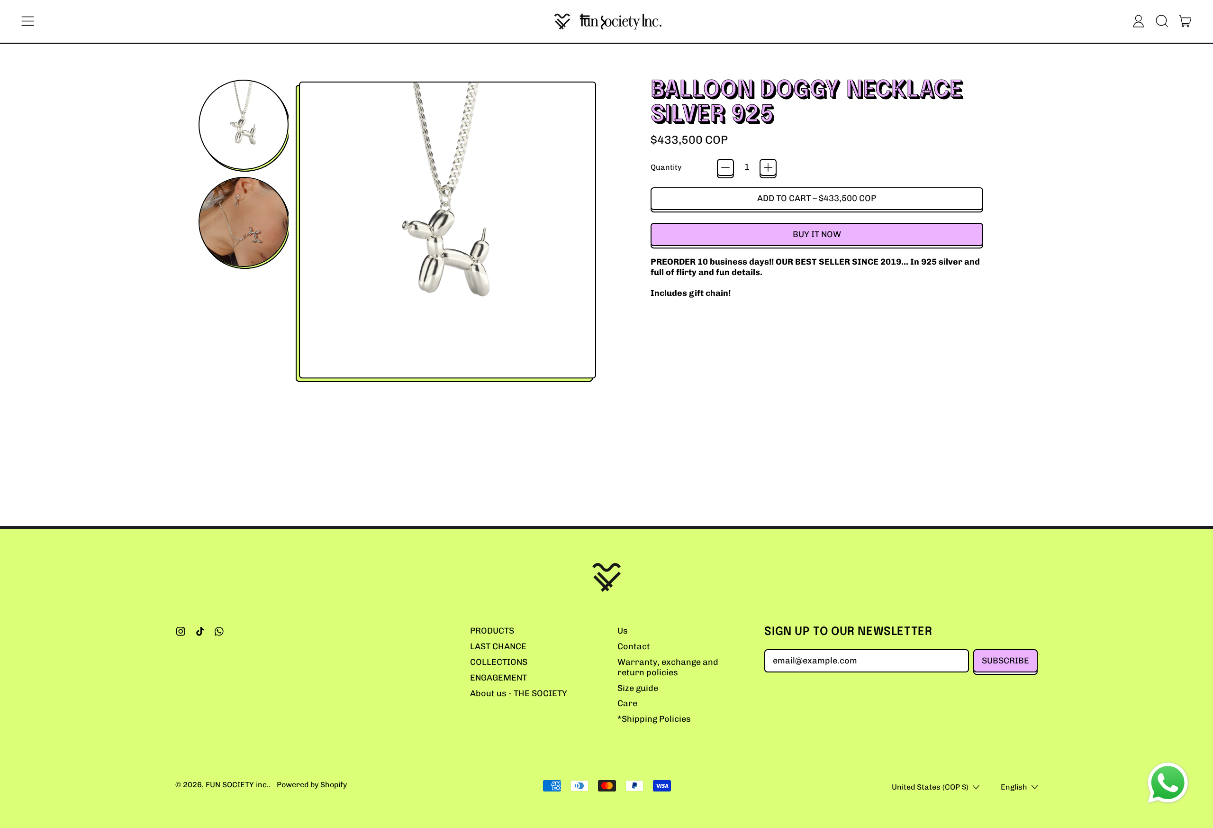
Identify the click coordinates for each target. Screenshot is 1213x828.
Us (622, 631)
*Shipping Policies (654, 719)
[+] (768, 167)
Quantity (666, 167)
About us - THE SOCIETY (518, 693)
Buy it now (817, 234)
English (1014, 786)
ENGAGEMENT (498, 677)
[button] (1162, 21)
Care (627, 703)
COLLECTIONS (498, 662)
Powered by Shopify (312, 784)
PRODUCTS (492, 631)
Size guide (637, 688)
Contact (633, 646)
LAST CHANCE (498, 646)
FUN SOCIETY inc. (237, 784)
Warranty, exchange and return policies (667, 667)
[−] (725, 167)
